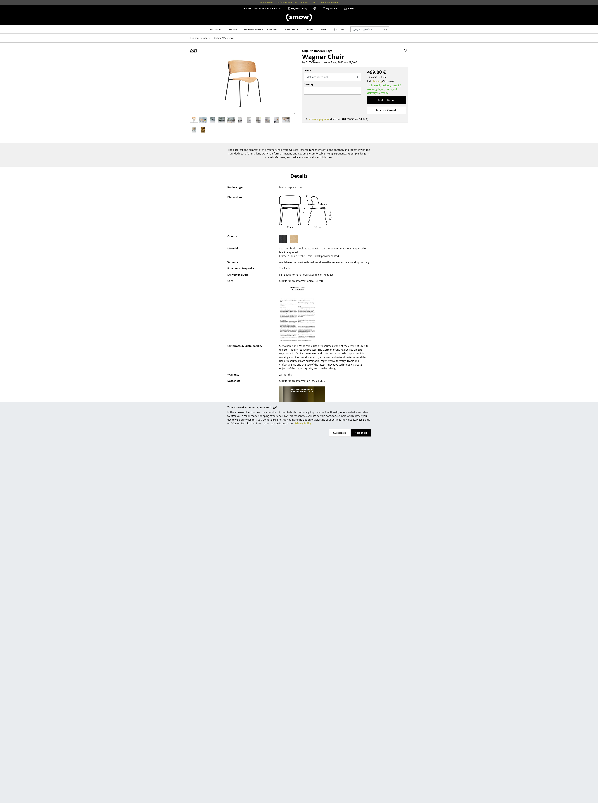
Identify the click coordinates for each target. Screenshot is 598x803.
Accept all (361, 432)
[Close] (594, 3)
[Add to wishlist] (404, 51)
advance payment (319, 119)
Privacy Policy (302, 423)
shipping (377, 81)
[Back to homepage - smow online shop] (299, 17)
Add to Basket (387, 100)
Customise (339, 432)
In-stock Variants (386, 110)
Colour (307, 70)
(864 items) (223, 37)
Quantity (308, 84)
